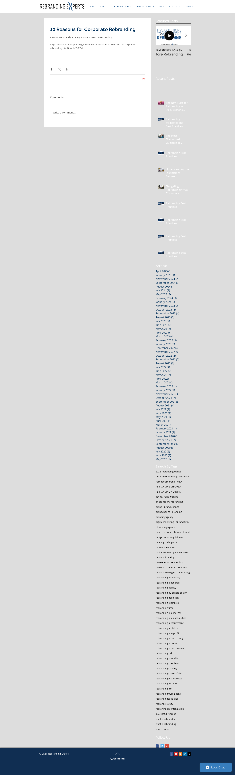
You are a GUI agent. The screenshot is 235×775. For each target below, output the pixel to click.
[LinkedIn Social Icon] (185, 754)
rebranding (184, 572)
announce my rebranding (169, 501)
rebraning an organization (170, 708)
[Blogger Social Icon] (180, 754)
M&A (179, 481)
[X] (189, 754)
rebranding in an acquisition (171, 617)
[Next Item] (185, 35)
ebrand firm (182, 521)
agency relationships (167, 496)
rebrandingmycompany (168, 693)
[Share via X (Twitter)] (59, 69)
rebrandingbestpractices (169, 678)
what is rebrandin (165, 718)
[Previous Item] (160, 35)
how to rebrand (164, 532)
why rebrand (162, 729)
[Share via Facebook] (51, 69)
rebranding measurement (170, 622)
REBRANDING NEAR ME (168, 491)
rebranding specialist (167, 658)
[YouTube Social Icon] (176, 754)
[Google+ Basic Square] (167, 746)
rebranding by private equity (171, 592)
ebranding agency (165, 527)
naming (160, 542)
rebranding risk (164, 653)
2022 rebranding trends (168, 471)
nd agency (171, 542)
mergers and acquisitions (169, 537)
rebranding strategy (166, 668)
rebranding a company (168, 577)
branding (177, 511)
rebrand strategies (166, 572)
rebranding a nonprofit (168, 582)
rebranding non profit (167, 633)
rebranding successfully (168, 673)
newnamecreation (165, 547)
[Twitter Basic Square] (162, 746)
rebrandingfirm (164, 688)
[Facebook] (171, 754)
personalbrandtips (166, 557)
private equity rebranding (169, 562)
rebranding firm (164, 607)
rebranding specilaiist (167, 663)
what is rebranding (166, 723)
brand (159, 506)
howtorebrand (182, 532)
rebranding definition (167, 597)
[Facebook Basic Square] (157, 746)
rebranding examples (167, 602)
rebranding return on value (170, 648)
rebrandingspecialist (167, 698)
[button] (145, 6)
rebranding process (166, 643)
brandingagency (164, 516)
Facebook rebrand (165, 481)
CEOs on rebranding (166, 476)
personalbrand (181, 552)
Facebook (184, 476)
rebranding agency (166, 587)
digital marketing (165, 521)
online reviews (163, 552)
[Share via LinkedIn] (67, 69)
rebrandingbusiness (166, 683)
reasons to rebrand (166, 567)
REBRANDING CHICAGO (168, 486)
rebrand (182, 567)
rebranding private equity (169, 638)
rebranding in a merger (168, 612)
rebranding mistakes (167, 628)
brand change (171, 506)
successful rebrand (166, 713)
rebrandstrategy (164, 703)
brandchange (163, 511)
